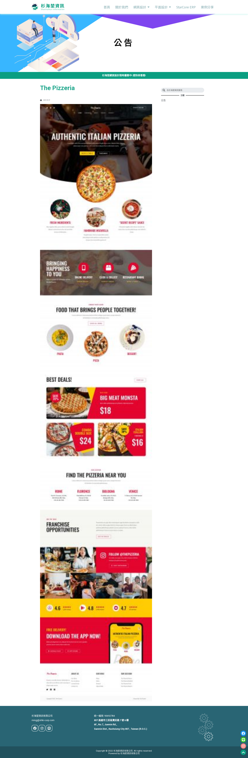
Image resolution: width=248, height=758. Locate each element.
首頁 (107, 7)
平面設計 (161, 7)
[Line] (243, 739)
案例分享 (207, 7)
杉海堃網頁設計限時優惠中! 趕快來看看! (124, 75)
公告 (163, 100)
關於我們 (121, 7)
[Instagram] (243, 746)
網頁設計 (139, 7)
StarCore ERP (186, 7)
